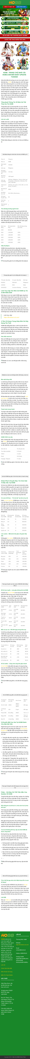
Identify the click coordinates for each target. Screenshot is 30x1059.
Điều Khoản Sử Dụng (6, 971)
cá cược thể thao (8, 500)
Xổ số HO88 (4, 666)
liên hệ (5, 441)
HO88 (9, 82)
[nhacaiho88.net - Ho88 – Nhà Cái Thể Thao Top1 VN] (15, 2)
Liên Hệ (3, 965)
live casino (10, 538)
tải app (25, 884)
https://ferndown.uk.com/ (11, 317)
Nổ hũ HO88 (11, 592)
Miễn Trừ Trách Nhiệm (7, 975)
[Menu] (2, 2)
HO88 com (8, 900)
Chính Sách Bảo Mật (6, 968)
